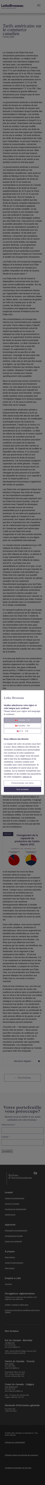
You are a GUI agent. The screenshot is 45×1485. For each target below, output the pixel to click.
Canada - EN (23, 726)
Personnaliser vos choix (22, 783)
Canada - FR (23, 720)
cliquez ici (27, 777)
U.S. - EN (23, 731)
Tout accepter (22, 789)
